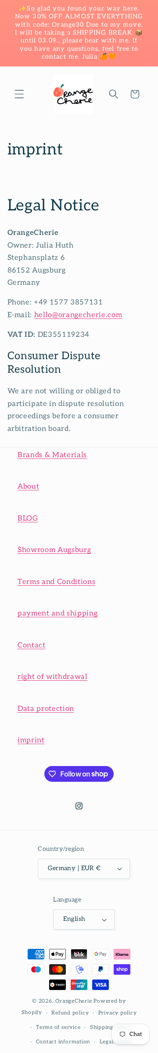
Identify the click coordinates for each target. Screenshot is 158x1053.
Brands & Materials (52, 455)
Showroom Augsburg (54, 550)
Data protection (46, 708)
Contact (32, 645)
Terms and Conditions (56, 581)
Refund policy (70, 1013)
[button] (19, 94)
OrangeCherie (73, 1001)
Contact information (63, 1042)
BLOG (28, 518)
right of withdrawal (53, 676)
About (28, 486)
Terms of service (58, 1027)
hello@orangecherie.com (78, 315)
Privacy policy (117, 1013)
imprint (31, 740)
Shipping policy (111, 1027)
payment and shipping (57, 613)
